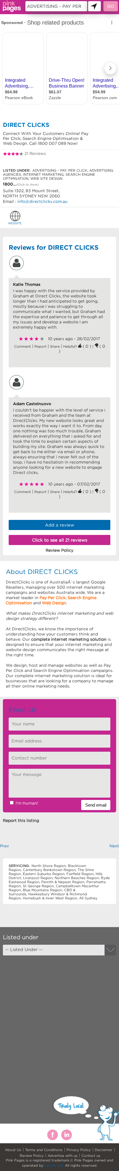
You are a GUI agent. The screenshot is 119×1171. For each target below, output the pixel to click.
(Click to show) (27, 184)
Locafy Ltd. (54, 1165)
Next (114, 846)
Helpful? (70, 346)
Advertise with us (62, 1155)
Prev (4, 846)
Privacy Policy (78, 1150)
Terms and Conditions (43, 1150)
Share (55, 346)
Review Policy (32, 1155)
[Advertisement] (59, 1020)
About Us (13, 1150)
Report (40, 346)
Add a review (59, 524)
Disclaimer (103, 1150)
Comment (22, 346)
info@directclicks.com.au (42, 201)
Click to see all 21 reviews (59, 540)
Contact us (90, 1155)
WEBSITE (15, 223)
